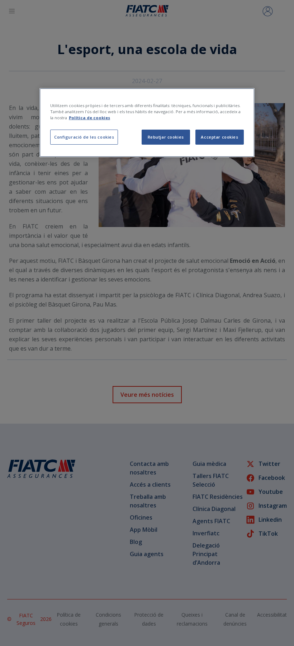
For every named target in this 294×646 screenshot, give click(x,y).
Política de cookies (89, 117)
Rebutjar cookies (166, 137)
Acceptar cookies (219, 137)
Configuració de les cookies (84, 137)
